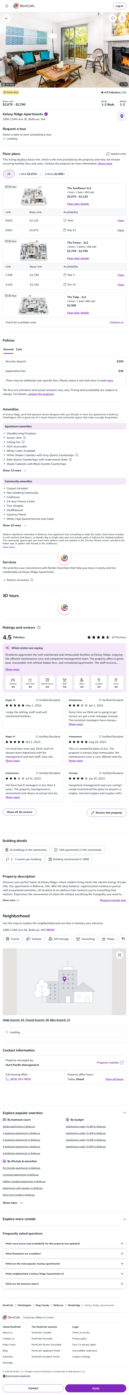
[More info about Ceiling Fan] (23, 442)
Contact (33, 1388)
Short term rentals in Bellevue (19, 1194)
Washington (24, 1305)
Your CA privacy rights (84, 1344)
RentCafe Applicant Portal (46, 1350)
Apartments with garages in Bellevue (23, 1188)
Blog (5, 1350)
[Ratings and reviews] (39, 627)
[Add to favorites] (113, 18)
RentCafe (8, 1305)
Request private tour (113, 900)
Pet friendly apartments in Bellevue (21, 1168)
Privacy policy (79, 1338)
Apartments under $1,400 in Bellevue (86, 1133)
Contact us (8, 1338)
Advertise (8, 1356)
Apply (96, 1388)
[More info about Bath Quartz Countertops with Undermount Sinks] (70, 459)
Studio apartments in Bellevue (19, 1126)
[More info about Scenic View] (24, 437)
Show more (12, 669)
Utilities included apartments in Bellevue (24, 1181)
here (110, 380)
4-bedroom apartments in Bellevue (21, 1153)
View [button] (121, 220)
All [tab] (9, 174)
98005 (50, 930)
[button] (64, 50)
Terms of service (81, 1332)
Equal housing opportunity (18, 1376)
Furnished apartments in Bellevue (21, 1174)
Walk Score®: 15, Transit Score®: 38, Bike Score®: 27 (36, 1020)
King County (42, 1305)
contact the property (41, 394)
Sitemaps (8, 1362)
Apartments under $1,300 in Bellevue (86, 1126)
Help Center (9, 1344)
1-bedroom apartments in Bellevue (21, 1133)
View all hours (114, 1079)
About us (7, 1332)
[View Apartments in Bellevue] (7, 18)
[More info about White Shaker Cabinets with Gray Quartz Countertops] (76, 455)
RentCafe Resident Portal (45, 1356)
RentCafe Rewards (42, 1338)
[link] (119, 6)
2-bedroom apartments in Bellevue (21, 1139)
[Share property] (122, 18)
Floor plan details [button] (78, 204)
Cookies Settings (81, 1356)
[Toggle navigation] (7, 6)
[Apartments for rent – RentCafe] (23, 6)
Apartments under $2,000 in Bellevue (86, 1146)
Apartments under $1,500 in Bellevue (86, 1139)
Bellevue (58, 1305)
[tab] (28, 174)
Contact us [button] (116, 322)
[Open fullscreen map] (120, 955)
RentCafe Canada (41, 1332)
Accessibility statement (84, 1350)
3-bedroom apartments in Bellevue (21, 1146)
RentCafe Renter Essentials (46, 1344)
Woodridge (74, 1305)
